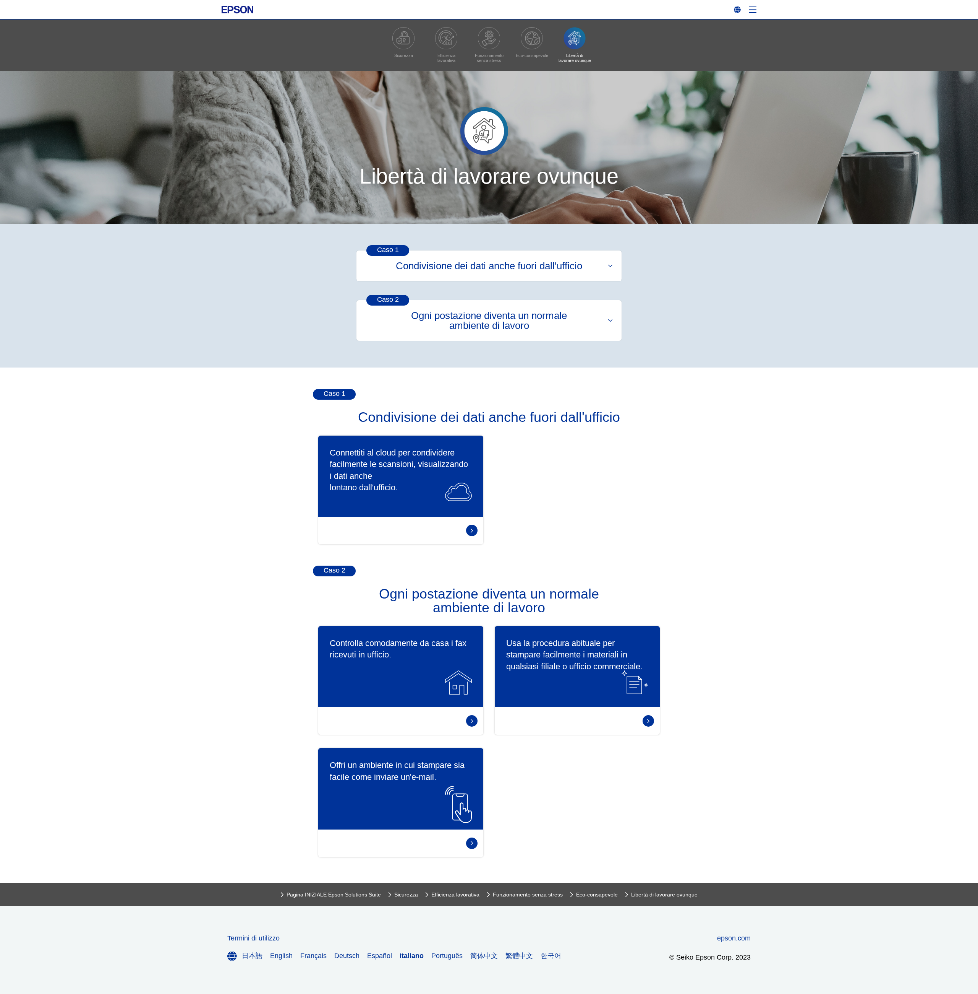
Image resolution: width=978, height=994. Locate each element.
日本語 (252, 956)
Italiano (412, 956)
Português (447, 956)
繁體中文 (519, 956)
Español (379, 956)
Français (313, 956)
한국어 (551, 956)
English (281, 956)
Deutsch (346, 956)
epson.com (734, 938)
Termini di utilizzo (253, 938)
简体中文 (484, 956)
